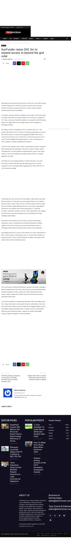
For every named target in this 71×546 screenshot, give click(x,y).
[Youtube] (50, 520)
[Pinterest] (23, 63)
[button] (67, 39)
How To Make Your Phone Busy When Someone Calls (40, 447)
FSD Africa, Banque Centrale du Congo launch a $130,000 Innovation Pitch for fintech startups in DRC (10, 378)
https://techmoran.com (19, 393)
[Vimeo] (59, 515)
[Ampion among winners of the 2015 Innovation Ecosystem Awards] (28, 459)
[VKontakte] (64, 515)
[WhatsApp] (27, 63)
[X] (19, 63)
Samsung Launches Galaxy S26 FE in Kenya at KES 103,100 (16, 452)
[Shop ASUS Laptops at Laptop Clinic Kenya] (23, 276)
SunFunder (4, 103)
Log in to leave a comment (9, 409)
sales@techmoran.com (26, 526)
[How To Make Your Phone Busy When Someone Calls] (28, 444)
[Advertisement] (35, 13)
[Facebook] (14, 63)
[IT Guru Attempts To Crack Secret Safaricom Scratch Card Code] (28, 426)
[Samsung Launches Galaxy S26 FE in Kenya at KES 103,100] (5, 448)
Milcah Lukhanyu (7, 59)
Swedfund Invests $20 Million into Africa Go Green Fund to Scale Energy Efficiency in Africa (16, 433)
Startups (4, 45)
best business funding (18, 115)
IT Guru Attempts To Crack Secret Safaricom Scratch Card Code (39, 430)
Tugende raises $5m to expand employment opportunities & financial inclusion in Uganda (36, 377)
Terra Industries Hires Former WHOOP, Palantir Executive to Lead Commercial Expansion (15, 472)
